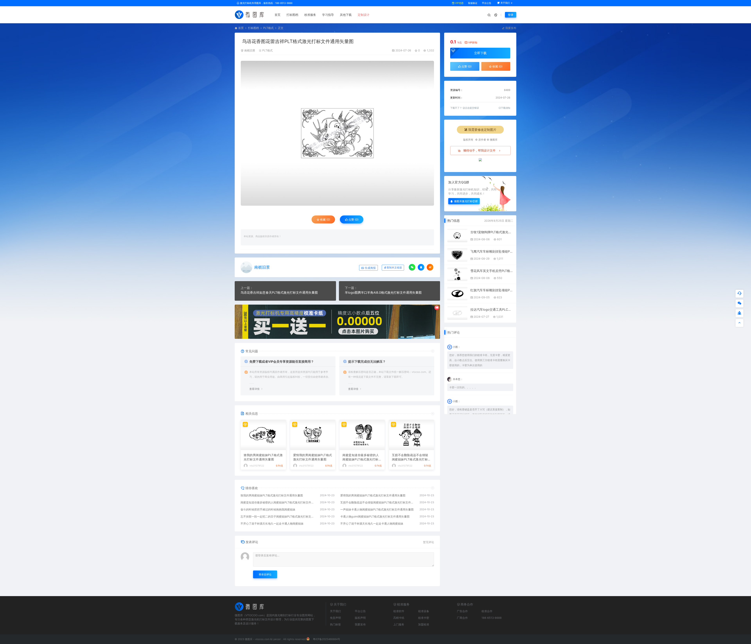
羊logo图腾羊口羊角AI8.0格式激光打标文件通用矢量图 (383, 292)
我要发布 (510, 28)
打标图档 (292, 15)
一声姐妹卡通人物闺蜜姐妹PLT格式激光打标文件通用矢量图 (377, 509)
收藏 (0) (324, 219)
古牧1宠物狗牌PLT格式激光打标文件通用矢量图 (491, 232)
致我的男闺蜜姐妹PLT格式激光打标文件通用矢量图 (263, 457)
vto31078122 (257, 465)
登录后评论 (265, 574)
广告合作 (462, 611)
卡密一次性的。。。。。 (463, 387)
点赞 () (353, 219)
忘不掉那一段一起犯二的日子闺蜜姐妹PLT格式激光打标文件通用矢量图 (278, 516)
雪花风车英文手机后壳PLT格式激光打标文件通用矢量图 (491, 271)
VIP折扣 (472, 42)
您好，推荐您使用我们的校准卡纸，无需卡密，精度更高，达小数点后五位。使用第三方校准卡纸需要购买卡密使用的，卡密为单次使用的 (479, 360)
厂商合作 (462, 617)
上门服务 (398, 624)
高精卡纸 (398, 617)
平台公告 (486, 3)
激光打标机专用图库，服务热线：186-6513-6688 (265, 3)
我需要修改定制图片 (482, 130)
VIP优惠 (459, 3)
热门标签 (335, 624)
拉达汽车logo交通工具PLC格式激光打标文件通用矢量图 (491, 309)
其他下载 (346, 15)
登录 (510, 14)
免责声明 (335, 617)
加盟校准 (423, 624)
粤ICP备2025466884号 (326, 639)
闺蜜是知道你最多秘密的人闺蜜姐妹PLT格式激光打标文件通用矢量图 (361, 457)
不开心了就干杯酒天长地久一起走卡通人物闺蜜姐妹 (272, 523)
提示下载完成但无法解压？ (367, 361)
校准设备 (423, 611)
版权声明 (360, 617)
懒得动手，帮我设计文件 (479, 150)
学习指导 (328, 15)
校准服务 (310, 15)
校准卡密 (423, 617)
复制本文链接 (394, 267)
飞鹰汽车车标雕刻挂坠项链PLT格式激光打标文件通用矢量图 (491, 251)
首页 (277, 15)
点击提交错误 (472, 107)
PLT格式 (268, 28)
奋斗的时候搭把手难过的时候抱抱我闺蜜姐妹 (268, 509)
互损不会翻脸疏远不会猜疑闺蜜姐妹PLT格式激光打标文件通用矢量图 (411, 457)
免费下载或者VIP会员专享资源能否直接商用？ (281, 361)
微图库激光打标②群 (466, 201)
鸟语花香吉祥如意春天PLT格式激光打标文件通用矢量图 (279, 292)
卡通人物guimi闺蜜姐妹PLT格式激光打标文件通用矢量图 (375, 516)
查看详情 (254, 388)
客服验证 (472, 3)
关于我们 (335, 611)
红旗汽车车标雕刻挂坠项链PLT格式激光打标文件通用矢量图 (491, 290)
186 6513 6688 (492, 617)
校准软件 (398, 611)
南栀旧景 (249, 50)
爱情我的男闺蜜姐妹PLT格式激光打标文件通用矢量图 (312, 457)
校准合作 (487, 611)
